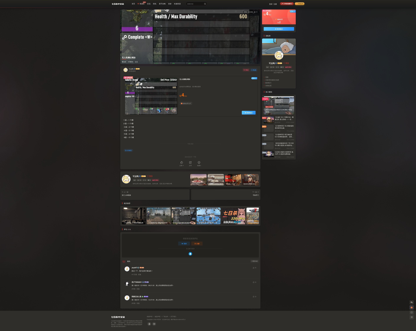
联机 (154, 3)
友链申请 (149, 316)
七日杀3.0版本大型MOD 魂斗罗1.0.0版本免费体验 (284, 153)
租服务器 (177, 3)
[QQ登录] (190, 254)
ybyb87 (134, 267)
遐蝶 (266, 77)
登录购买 (249, 113)
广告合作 (165, 316)
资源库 (142, 3)
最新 (123, 261)
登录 (270, 4)
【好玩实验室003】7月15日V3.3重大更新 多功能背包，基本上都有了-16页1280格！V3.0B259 (284, 146)
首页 (133, 3)
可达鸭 (131, 69)
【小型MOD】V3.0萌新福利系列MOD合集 (284, 127)
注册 (275, 4)
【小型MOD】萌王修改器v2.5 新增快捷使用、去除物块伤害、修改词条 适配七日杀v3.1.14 (284, 137)
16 (145, 180)
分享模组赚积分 (287, 4)
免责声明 (157, 316)
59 (150, 180)
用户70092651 (137, 282)
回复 (139, 274)
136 (140, 180)
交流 (148, 3)
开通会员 (300, 4)
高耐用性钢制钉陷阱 (272, 80)
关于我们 (173, 316)
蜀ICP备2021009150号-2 (178, 319)
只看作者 (255, 261)
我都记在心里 (136, 296)
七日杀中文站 (166, 319)
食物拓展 (268, 85)
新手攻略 (162, 3)
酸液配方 (268, 83)
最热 (128, 261)
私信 (254, 70)
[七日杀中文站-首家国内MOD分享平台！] (118, 317)
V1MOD (130, 62)
